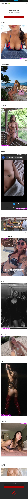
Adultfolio (3, 105)
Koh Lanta (3, 215)
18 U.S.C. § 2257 (14, 496)
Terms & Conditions (14, 493)
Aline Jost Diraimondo (7, 236)
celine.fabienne (5, 64)
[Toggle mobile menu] (26, 3)
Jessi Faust (4, 334)
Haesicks (3, 421)
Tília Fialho (4, 361)
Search (14, 16)
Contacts (14, 491)
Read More (26, 60)
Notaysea (3, 151)
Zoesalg (3, 281)
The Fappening (3, 465)
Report (14, 492)
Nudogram (2, 466)
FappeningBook (3, 464)
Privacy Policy (14, 494)
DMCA (14, 495)
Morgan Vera (4, 22)
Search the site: (14, 483)
